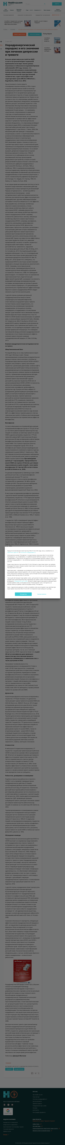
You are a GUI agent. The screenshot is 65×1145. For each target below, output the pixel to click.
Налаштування (41, 594)
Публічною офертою (12, 552)
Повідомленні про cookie (21, 581)
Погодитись (23, 594)
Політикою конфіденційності (28, 552)
